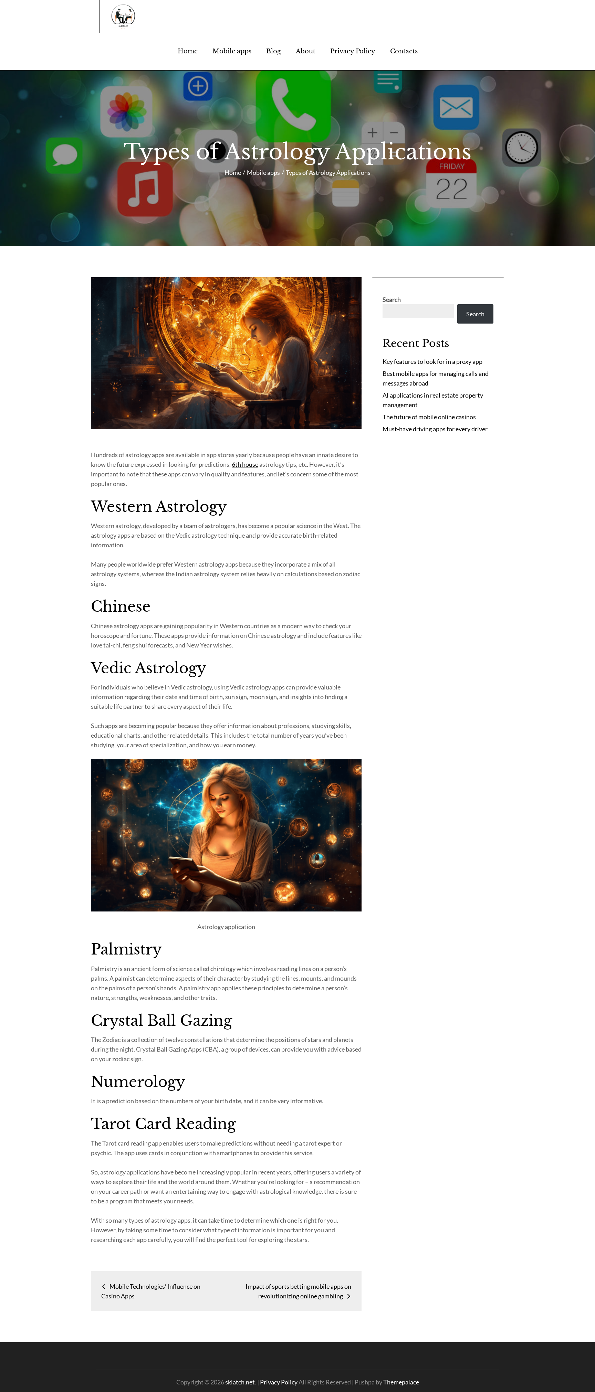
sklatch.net (240, 1382)
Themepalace (401, 1382)
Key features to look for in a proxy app (432, 361)
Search (392, 299)
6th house (245, 464)
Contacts (404, 51)
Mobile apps (231, 51)
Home (188, 51)
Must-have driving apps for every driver (435, 429)
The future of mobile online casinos (429, 417)
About (305, 51)
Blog (273, 51)
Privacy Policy (352, 51)
